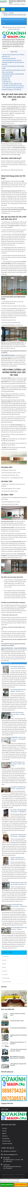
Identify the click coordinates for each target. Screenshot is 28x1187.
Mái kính (4, 967)
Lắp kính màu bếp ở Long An (17, 1020)
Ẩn (16, 51)
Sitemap (22, 1177)
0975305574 (22, 4)
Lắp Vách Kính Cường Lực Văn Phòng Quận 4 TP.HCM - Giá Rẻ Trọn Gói (17, 764)
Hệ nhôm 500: (6, 78)
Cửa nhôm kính (5, 956)
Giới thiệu (4, 1109)
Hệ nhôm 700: (6, 80)
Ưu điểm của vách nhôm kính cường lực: (13, 85)
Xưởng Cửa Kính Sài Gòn (7, 648)
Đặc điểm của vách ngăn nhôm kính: (12, 83)
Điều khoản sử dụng (15, 1177)
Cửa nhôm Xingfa (5, 978)
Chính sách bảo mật (6, 1177)
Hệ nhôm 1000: (6, 82)
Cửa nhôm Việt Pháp (6, 981)
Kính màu (4, 963)
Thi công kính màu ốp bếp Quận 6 (18, 1027)
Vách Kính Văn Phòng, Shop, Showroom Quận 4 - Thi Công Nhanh (17, 714)
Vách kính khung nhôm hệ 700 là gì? (11, 60)
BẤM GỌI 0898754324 (7, 1184)
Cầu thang (4, 971)
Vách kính (4, 960)
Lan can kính (4, 974)
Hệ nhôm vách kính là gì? (9, 58)
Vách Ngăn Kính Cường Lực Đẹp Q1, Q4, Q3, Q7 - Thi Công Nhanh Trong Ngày (18, 739)
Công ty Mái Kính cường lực (8, 355)
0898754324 (17, 4)
